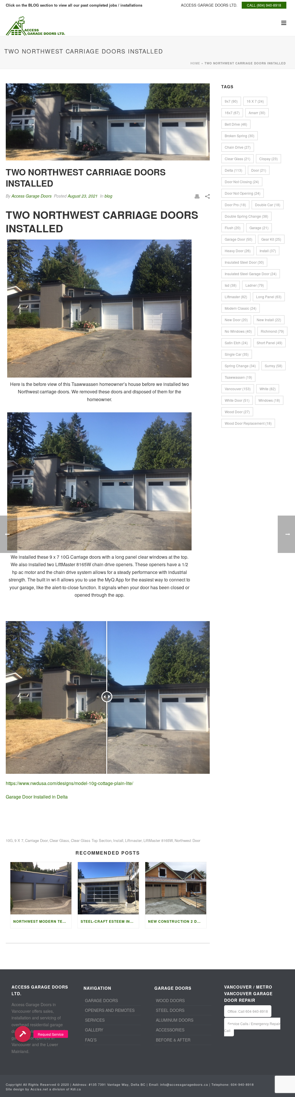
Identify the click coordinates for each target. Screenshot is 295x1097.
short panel (269, 342)
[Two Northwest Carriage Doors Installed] (108, 121)
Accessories (170, 1030)
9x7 (231, 101)
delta (233, 170)
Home (195, 63)
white (268, 388)
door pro (235, 204)
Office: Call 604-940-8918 (248, 1011)
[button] (23, 1034)
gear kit (271, 239)
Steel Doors (170, 1010)
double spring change (246, 216)
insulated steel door (244, 262)
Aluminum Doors (174, 1020)
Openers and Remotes (110, 1010)
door (258, 170)
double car (267, 204)
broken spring (239, 135)
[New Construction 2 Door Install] (175, 888)
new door (236, 319)
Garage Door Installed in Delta (37, 796)
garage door (238, 239)
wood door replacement (248, 423)
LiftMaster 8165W (158, 840)
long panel (268, 296)
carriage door (36, 840)
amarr (257, 112)
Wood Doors (170, 1000)
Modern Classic (240, 308)
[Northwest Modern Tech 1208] (40, 888)
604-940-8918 (242, 1084)
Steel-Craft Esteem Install (110, 921)
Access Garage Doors (32, 196)
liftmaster (133, 840)
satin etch (236, 342)
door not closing (242, 181)
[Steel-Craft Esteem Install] (108, 888)
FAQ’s (91, 1040)
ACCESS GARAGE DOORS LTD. (209, 5)
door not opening (242, 193)
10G (9, 840)
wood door (237, 411)
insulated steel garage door (251, 273)
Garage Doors (101, 1000)
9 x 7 (18, 840)
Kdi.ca (76, 1089)
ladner (254, 285)
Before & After (173, 1040)
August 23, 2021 (83, 196)
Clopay (268, 158)
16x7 (232, 112)
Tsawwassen (238, 377)
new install (269, 319)
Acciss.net (39, 1089)
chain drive (238, 147)
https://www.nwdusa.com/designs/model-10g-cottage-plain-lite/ (69, 783)
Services (95, 1020)
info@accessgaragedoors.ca (184, 1084)
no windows (238, 331)
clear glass (59, 840)
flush (233, 227)
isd (231, 285)
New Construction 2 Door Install (177, 921)
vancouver (238, 388)
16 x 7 (255, 101)
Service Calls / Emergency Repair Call (252, 1027)
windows (269, 400)
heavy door (238, 250)
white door (237, 400)
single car (237, 354)
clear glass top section (91, 840)
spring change (240, 365)
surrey (273, 365)
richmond (272, 331)
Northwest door (187, 840)
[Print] (197, 196)
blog (108, 196)
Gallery (94, 1030)
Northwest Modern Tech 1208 (42, 921)
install (118, 840)
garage (258, 227)
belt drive (236, 124)
